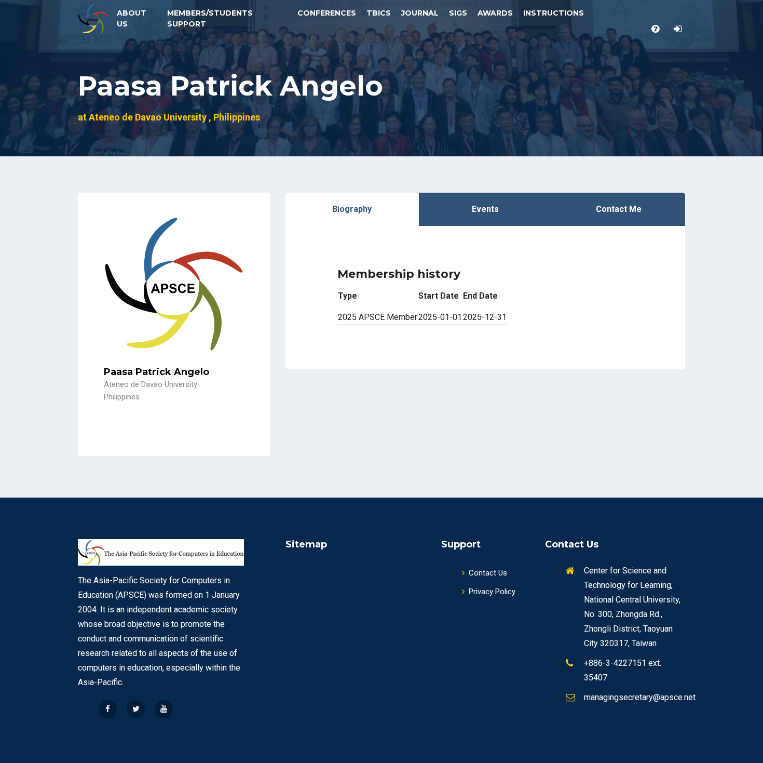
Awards (495, 13)
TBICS (378, 13)
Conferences (326, 13)
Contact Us (488, 573)
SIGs (458, 13)
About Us (131, 18)
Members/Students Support (210, 18)
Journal (420, 13)
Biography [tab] (352, 209)
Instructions (553, 13)
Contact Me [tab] (619, 209)
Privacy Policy (492, 591)
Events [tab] (485, 209)
